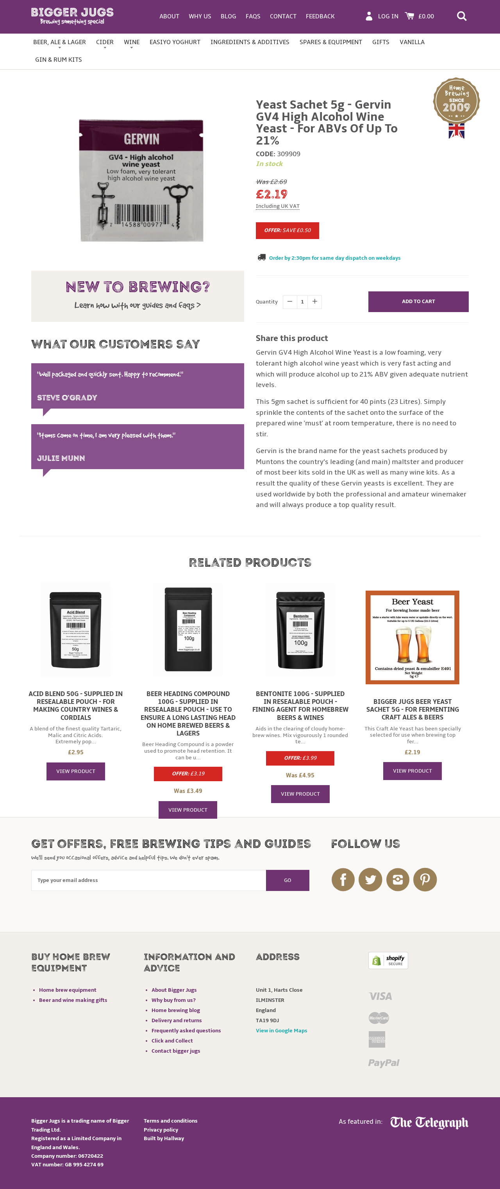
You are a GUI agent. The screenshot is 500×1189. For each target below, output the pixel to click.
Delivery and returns (177, 1020)
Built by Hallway (164, 1138)
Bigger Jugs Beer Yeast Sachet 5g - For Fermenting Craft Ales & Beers (412, 709)
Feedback (320, 16)
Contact (283, 16)
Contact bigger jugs (176, 1051)
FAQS (253, 16)
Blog (228, 16)
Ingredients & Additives (250, 42)
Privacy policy (161, 1130)
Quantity (267, 301)
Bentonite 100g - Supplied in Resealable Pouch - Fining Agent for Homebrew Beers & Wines (300, 705)
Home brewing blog (176, 1010)
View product (75, 771)
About (169, 16)
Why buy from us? (174, 1000)
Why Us (200, 16)
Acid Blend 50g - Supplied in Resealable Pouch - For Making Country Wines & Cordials (76, 705)
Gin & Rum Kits (58, 60)
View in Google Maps (281, 1030)
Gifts (380, 42)
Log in (388, 16)
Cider (105, 42)
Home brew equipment (67, 990)
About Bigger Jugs (174, 990)
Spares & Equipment (331, 42)
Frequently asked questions (186, 1030)
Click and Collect (172, 1040)
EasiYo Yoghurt (175, 42)
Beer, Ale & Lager (59, 42)
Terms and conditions (171, 1121)
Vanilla (412, 42)
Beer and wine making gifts (73, 1000)
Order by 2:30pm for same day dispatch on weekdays (335, 258)
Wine (131, 42)
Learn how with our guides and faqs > (138, 305)
